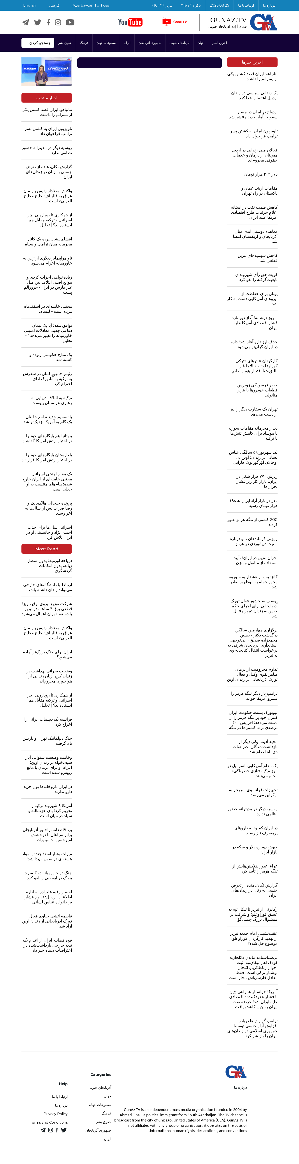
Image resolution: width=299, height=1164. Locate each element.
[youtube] (130, 22)
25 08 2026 (219, 5)
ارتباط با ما (246, 5)
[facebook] (48, 22)
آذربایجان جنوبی (179, 43)
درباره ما (269, 5)
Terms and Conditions (49, 1122)
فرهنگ (84, 43)
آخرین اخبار (219, 43)
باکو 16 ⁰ (191, 5)
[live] (174, 22)
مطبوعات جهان (106, 43)
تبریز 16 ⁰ (162, 5)
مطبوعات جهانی (99, 1105)
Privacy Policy (56, 1114)
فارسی (54, 5)
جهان (201, 43)
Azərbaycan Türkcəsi (91, 5)
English (29, 5)
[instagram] (58, 22)
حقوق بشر (65, 43)
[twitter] (37, 22)
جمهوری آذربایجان (150, 43)
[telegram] (25, 22)
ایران (127, 43)
